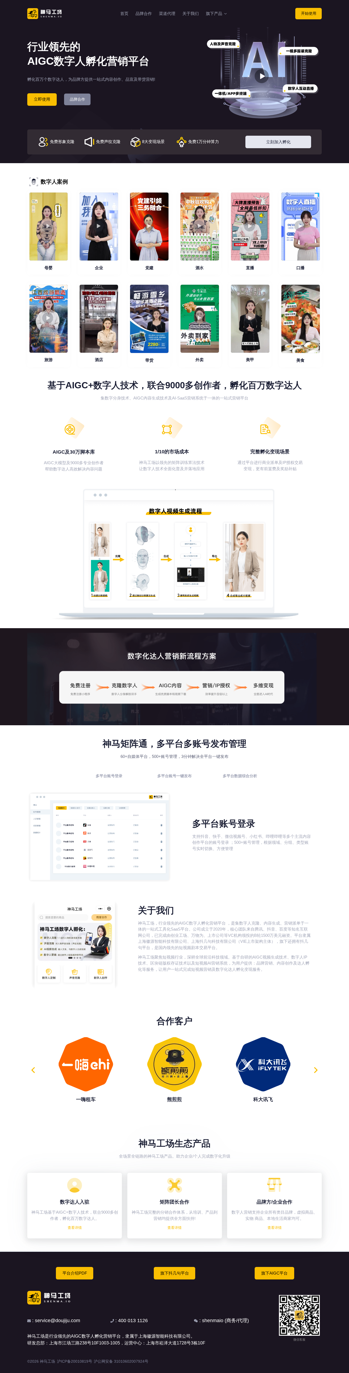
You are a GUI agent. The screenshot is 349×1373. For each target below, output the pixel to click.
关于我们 (190, 13)
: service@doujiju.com (55, 1320)
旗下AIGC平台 (274, 1273)
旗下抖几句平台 (174, 1273)
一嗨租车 (86, 1099)
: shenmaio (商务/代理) (223, 1320)
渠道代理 (167, 13)
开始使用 (308, 13)
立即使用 (42, 99)
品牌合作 (144, 13)
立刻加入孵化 (278, 142)
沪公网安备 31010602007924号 (121, 1361)
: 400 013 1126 (131, 1320)
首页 (124, 13)
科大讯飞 (263, 1099)
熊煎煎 (174, 1099)
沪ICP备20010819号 (74, 1361)
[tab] (109, 776)
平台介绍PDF (74, 1273)
